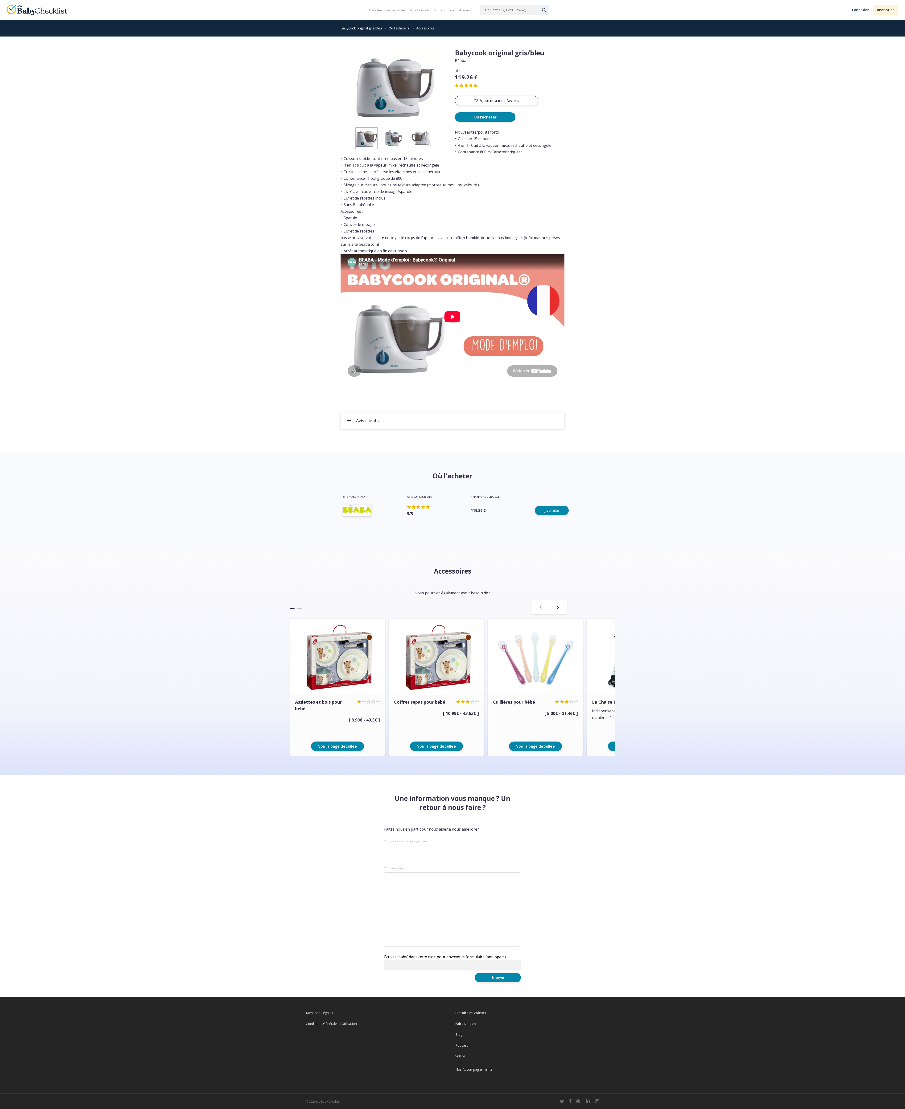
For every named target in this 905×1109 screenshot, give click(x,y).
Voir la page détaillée (337, 746)
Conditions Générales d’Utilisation (331, 1023)
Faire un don (465, 1023)
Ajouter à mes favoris (499, 100)
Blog (458, 1034)
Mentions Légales (319, 1013)
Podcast (461, 1045)
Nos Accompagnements (473, 1069)
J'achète (551, 510)
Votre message (394, 868)
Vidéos (460, 1056)
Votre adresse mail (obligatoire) (405, 841)
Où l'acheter (485, 117)
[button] (860, 10)
